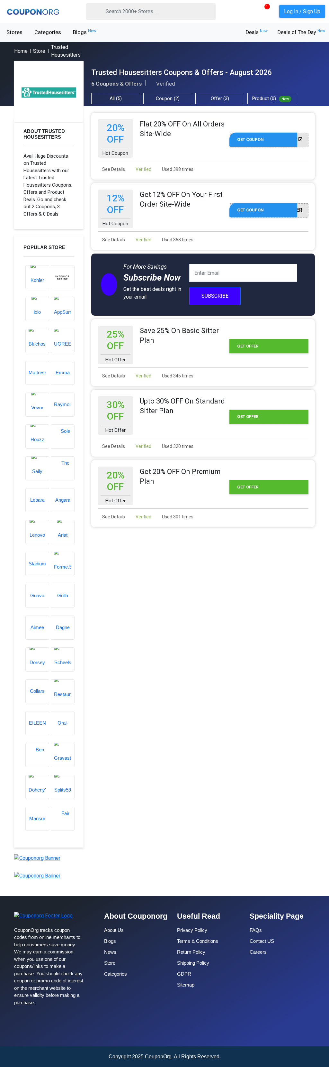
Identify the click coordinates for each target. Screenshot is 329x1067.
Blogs (84, 31)
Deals (256, 32)
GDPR (184, 974)
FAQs (256, 930)
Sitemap (185, 985)
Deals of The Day (301, 32)
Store (39, 51)
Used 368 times (177, 239)
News (110, 952)
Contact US (262, 941)
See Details (113, 169)
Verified (143, 169)
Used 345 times (177, 375)
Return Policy (191, 952)
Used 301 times (177, 516)
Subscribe (214, 296)
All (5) (116, 98)
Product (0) (270, 98)
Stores (14, 32)
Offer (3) (220, 98)
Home (21, 51)
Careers (258, 952)
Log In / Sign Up (302, 11)
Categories (47, 32)
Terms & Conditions (197, 941)
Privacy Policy (192, 930)
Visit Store (49, 91)
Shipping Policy (193, 963)
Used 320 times (177, 446)
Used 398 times (177, 169)
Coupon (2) (168, 98)
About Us (114, 930)
